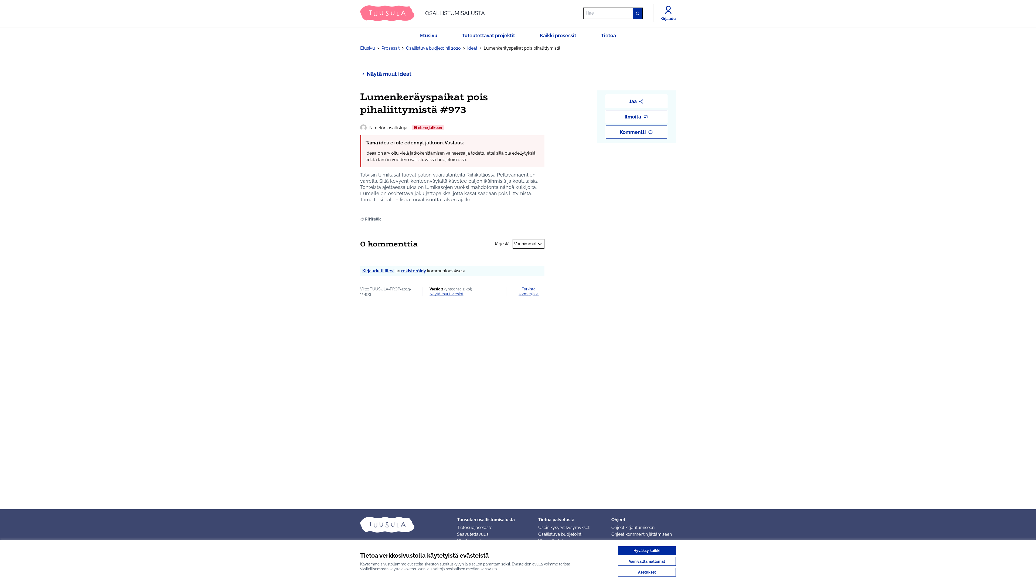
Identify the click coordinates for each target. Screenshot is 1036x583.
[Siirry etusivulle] (404, 525)
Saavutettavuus (473, 534)
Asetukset (647, 572)
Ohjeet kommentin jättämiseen (641, 534)
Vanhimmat (525, 243)
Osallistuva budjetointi (560, 534)
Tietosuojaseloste (474, 527)
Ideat (472, 48)
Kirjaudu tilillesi (378, 270)
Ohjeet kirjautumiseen (633, 527)
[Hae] (637, 13)
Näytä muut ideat (389, 74)
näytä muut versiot (446, 294)
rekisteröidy (413, 270)
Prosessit (390, 48)
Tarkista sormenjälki (529, 291)
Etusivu (367, 48)
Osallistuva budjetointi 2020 (433, 48)
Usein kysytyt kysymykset (563, 527)
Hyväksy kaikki (646, 550)
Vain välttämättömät (647, 561)
